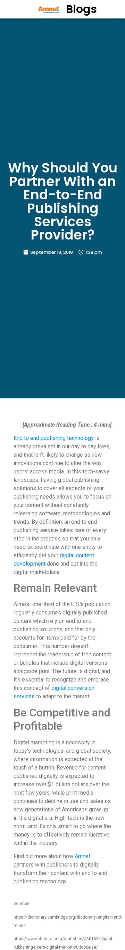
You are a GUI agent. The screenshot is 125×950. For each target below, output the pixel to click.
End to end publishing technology (54, 438)
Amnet (82, 856)
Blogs (81, 9)
